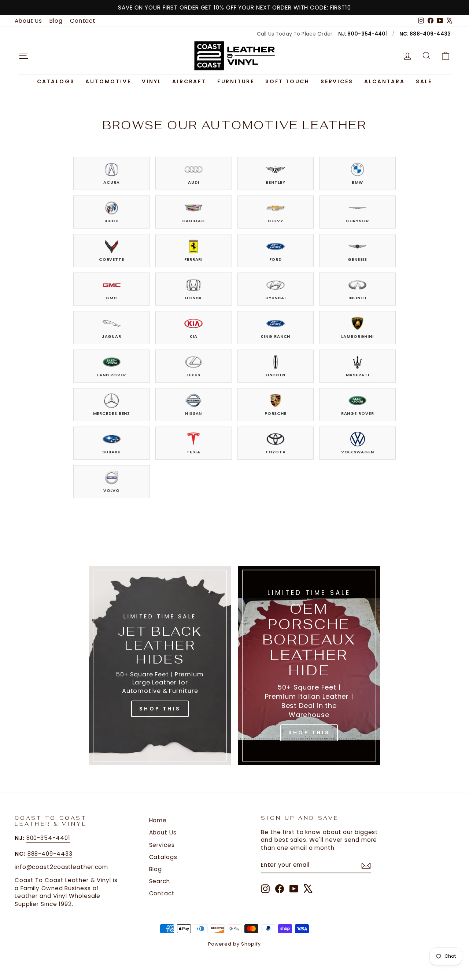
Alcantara (384, 81)
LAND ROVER (111, 375)
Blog (56, 21)
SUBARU (111, 452)
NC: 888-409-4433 (425, 33)
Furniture (235, 81)
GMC (112, 298)
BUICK (111, 221)
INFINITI (357, 298)
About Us (28, 21)
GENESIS (357, 259)
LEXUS (194, 375)
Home (158, 820)
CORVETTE (111, 259)
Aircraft (189, 81)
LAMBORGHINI (357, 336)
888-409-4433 (50, 854)
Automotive (108, 81)
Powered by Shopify (234, 944)
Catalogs (55, 81)
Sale (424, 81)
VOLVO (111, 490)
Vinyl (151, 81)
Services (337, 81)
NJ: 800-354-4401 (363, 33)
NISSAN (193, 413)
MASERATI (357, 375)
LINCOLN (275, 375)
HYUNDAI (275, 298)
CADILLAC (193, 221)
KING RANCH (275, 336)
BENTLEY (275, 182)
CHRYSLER (357, 221)
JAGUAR (111, 336)
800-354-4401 (48, 838)
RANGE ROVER (357, 413)
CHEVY (276, 221)
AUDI (193, 182)
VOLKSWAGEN (357, 452)
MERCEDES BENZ (111, 413)
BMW (357, 182)
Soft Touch (287, 81)
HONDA (193, 298)
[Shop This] (160, 665)
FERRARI (193, 259)
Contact (83, 21)
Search (159, 881)
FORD (275, 259)
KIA (193, 336)
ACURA (111, 182)
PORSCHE (276, 413)
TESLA (194, 452)
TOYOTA (275, 452)
